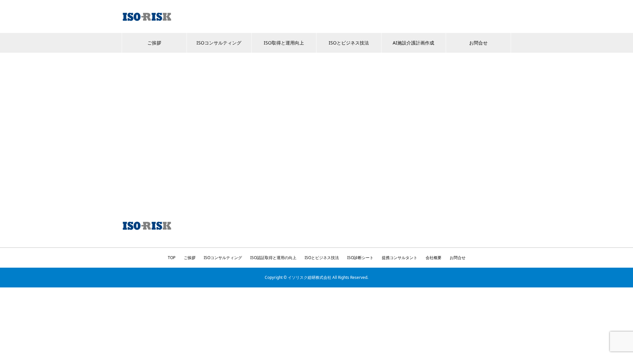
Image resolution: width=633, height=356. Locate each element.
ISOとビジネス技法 (349, 43)
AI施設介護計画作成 (413, 43)
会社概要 (433, 257)
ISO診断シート (360, 257)
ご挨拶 (154, 43)
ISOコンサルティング (218, 43)
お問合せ (478, 43)
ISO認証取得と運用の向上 (273, 257)
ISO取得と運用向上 (284, 43)
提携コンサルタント (399, 257)
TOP (171, 257)
